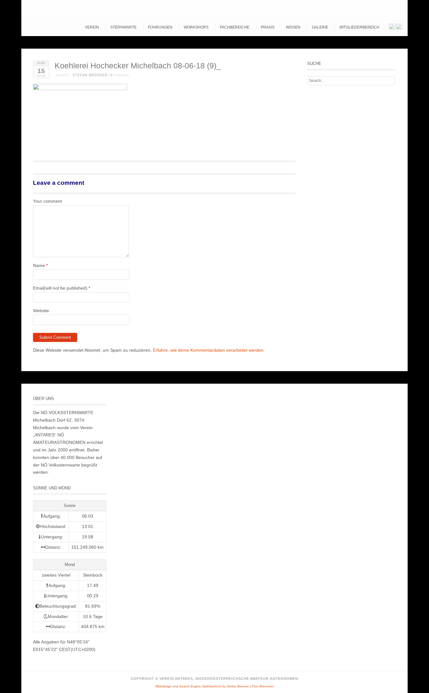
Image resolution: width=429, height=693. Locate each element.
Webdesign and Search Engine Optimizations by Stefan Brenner (202, 686)
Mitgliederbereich (359, 27)
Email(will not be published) (60, 288)
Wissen (293, 27)
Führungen (160, 27)
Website (41, 310)
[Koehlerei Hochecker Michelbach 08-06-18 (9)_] (80, 88)
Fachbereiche (234, 27)
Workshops (196, 27)
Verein (92, 27)
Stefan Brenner (90, 75)
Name (39, 265)
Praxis (267, 27)
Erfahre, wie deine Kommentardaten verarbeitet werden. (209, 350)
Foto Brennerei (263, 686)
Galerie (320, 27)
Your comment (47, 201)
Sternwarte (123, 27)
